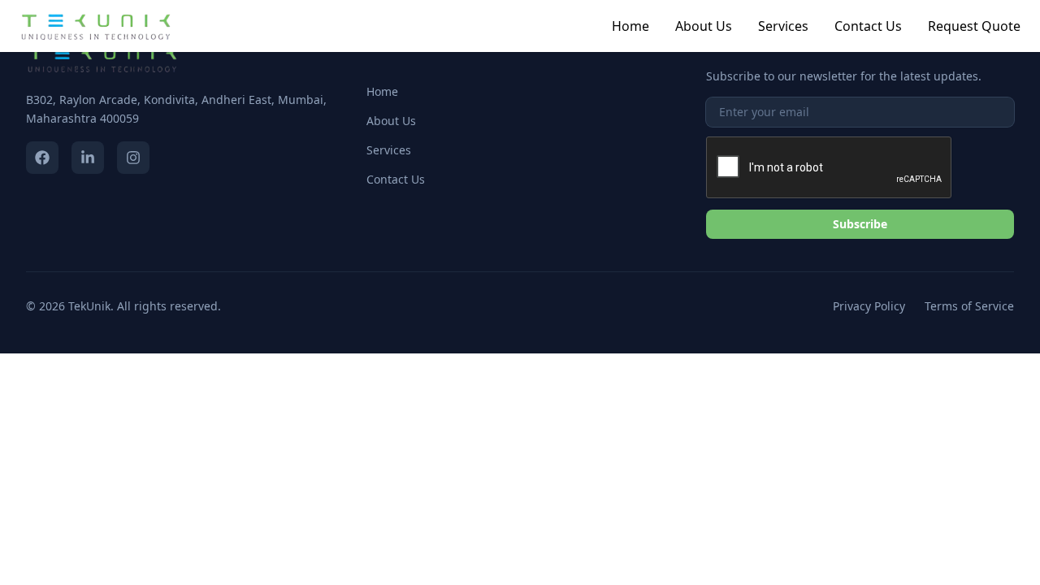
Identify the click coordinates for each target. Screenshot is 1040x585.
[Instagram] (133, 157)
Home (630, 26)
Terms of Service (969, 306)
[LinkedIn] (88, 157)
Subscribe (860, 224)
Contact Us (868, 26)
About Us (703, 26)
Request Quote (974, 26)
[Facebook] (42, 157)
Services (783, 26)
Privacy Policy (869, 306)
